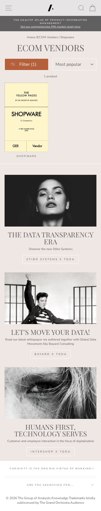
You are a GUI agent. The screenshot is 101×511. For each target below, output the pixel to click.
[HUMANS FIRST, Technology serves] (50, 393)
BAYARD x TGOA (50, 354)
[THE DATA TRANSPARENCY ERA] (50, 201)
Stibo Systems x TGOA (50, 259)
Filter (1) (27, 64)
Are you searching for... (50, 485)
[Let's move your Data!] (50, 298)
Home (31, 37)
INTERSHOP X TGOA (51, 452)
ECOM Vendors (47, 37)
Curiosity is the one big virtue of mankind (50, 468)
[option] (50, 24)
